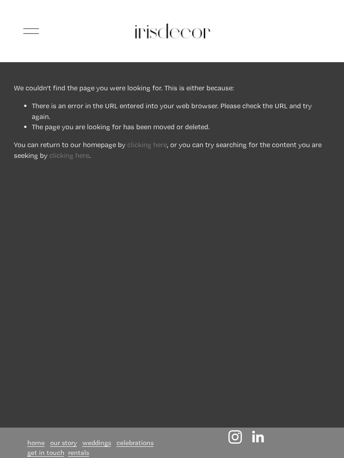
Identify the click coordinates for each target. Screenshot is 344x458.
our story (63, 443)
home (36, 443)
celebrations (135, 443)
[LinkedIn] (257, 437)
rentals (78, 453)
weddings (96, 443)
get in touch (45, 453)
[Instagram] (235, 437)
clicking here (147, 144)
